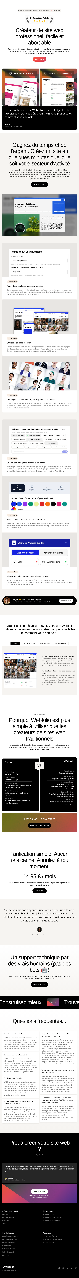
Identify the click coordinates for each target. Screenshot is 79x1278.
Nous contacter (48, 1242)
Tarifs (4, 1224)
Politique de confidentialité (52, 1239)
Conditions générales (50, 1236)
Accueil (5, 1214)
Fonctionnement (8, 1217)
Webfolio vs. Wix (49, 1214)
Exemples (5, 1221)
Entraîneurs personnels (10, 1236)
